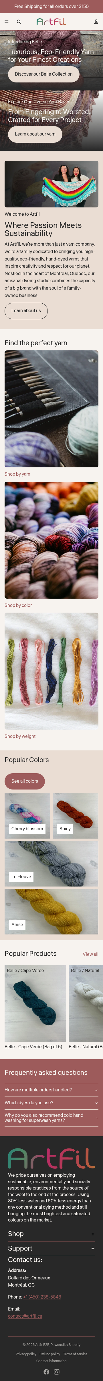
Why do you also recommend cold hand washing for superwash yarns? (44, 1118)
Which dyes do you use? (29, 1103)
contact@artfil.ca (25, 1316)
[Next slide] (92, 1007)
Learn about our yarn (35, 134)
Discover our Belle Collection (44, 74)
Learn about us (26, 311)
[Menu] (6, 21)
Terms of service (75, 1354)
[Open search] (19, 21)
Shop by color (18, 605)
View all (90, 954)
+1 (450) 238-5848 (42, 1297)
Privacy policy (26, 1354)
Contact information (51, 1361)
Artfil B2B (42, 1344)
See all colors (24, 781)
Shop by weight (20, 736)
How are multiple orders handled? (38, 1090)
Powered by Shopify (65, 1344)
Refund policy (49, 1354)
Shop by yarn (17, 474)
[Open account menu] (96, 21)
